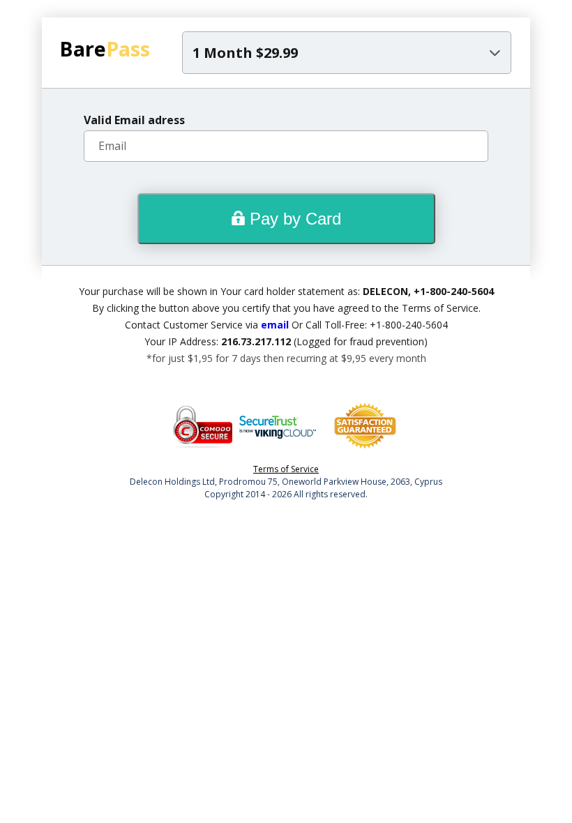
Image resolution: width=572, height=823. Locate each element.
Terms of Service (286, 469)
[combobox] (346, 52)
